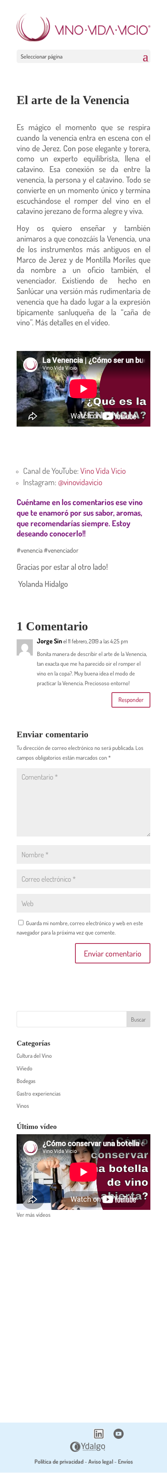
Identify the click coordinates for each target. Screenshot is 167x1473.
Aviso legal (100, 1461)
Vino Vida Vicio (103, 470)
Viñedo (24, 1068)
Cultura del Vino (34, 1055)
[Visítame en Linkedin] (98, 1436)
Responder (130, 700)
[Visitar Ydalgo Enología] (87, 1449)
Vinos (23, 1105)
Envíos (125, 1461)
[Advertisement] (83, 1315)
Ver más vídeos (34, 1214)
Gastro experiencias (39, 1093)
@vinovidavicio (80, 482)
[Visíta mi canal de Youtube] (118, 1436)
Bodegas (26, 1080)
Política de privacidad (59, 1461)
